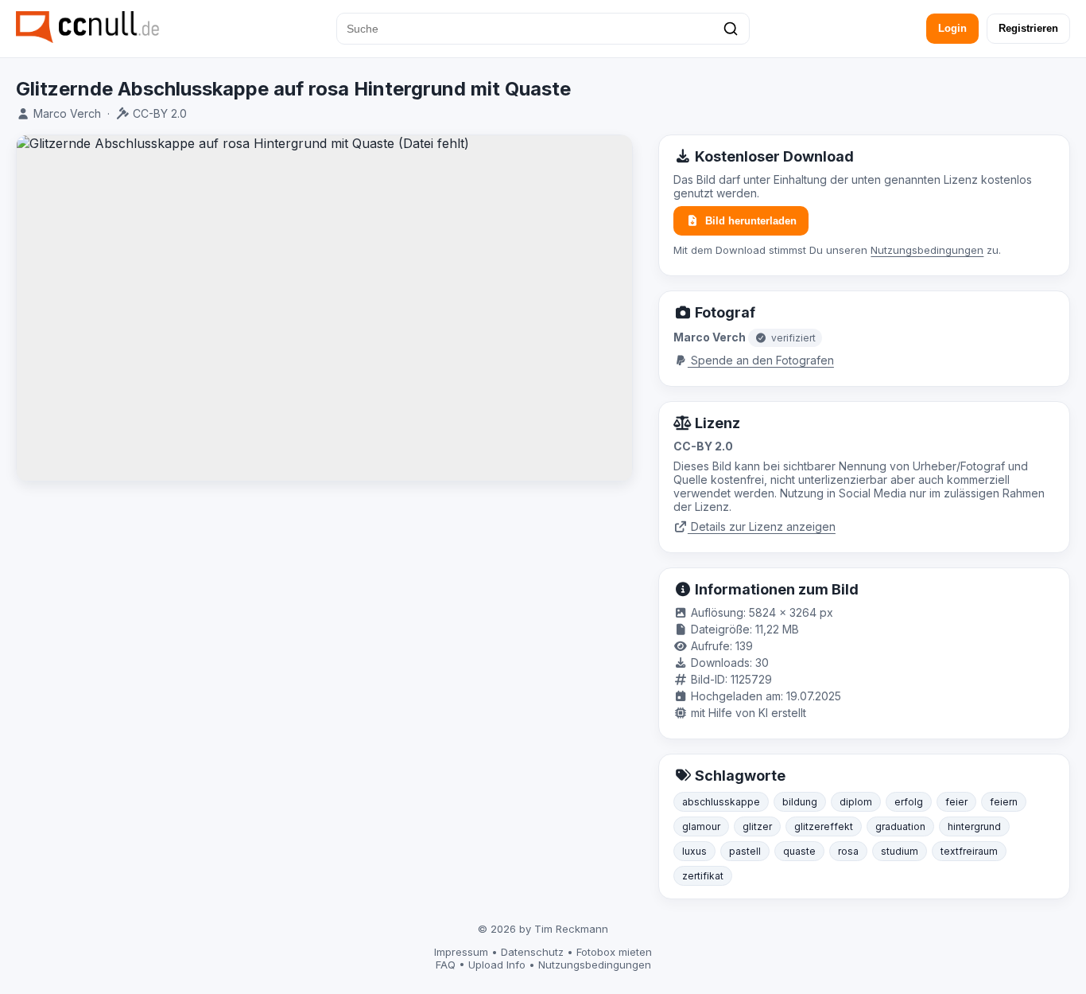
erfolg (908, 802)
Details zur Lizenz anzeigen (762, 526)
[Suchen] (730, 28)
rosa (848, 851)
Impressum (461, 951)
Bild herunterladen (751, 221)
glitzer (757, 826)
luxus (694, 851)
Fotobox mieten (614, 951)
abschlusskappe (721, 802)
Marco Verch (67, 113)
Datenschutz (532, 951)
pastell (745, 851)
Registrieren (1028, 28)
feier (956, 802)
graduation (900, 826)
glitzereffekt (823, 826)
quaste (799, 851)
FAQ (446, 964)
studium (899, 851)
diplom (856, 802)
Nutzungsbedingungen (927, 250)
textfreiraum (969, 851)
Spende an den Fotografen (761, 360)
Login (952, 28)
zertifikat (702, 876)
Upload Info (497, 964)
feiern (1004, 802)
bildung (799, 802)
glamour (701, 826)
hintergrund (974, 826)
